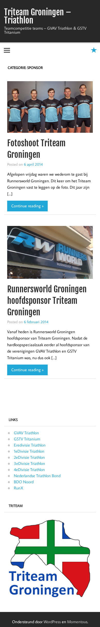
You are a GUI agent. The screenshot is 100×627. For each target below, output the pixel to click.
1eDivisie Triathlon (29, 451)
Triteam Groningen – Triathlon (37, 16)
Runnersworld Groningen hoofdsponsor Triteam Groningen (47, 300)
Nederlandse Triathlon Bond (37, 475)
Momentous (77, 621)
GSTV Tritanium (27, 438)
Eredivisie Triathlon (30, 445)
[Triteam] (50, 558)
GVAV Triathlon (26, 432)
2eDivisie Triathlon (29, 457)
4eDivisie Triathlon (29, 469)
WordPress (52, 621)
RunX (18, 487)
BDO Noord (24, 481)
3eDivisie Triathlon (29, 463)
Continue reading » (27, 205)
